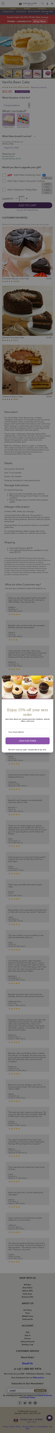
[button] (28, 740)
